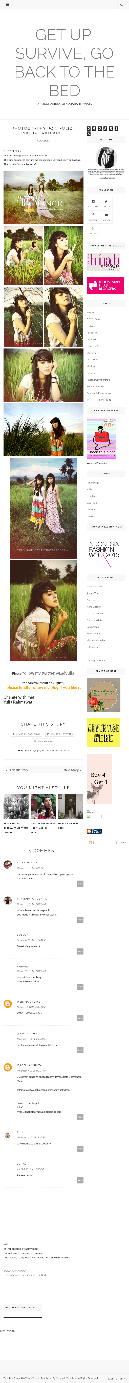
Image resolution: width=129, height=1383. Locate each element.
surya (21, 1163)
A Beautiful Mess (96, 586)
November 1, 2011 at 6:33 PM (31, 1038)
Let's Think (93, 359)
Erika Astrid (93, 626)
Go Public (92, 339)
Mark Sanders (94, 633)
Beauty (90, 312)
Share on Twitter (62, 734)
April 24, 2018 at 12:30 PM (30, 1169)
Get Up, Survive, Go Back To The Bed (64, 62)
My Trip (91, 366)
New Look (92, 496)
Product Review (95, 386)
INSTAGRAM (93, 207)
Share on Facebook (28, 734)
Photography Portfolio (39, 750)
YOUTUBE (106, 220)
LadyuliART (93, 352)
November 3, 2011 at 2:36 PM (31, 1070)
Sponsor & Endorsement (100, 393)
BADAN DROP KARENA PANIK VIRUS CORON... (16, 828)
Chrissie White (94, 620)
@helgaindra (27, 1033)
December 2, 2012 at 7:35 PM (31, 1137)
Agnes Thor (93, 593)
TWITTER (106, 207)
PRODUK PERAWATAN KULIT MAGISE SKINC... (43, 828)
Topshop (91, 509)
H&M (89, 489)
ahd (20, 1132)
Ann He (91, 599)
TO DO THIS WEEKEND (100, 399)
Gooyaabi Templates (66, 1378)
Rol (88, 653)
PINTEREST (93, 233)
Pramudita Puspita (32, 898)
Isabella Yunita (29, 1065)
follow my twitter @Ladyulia (48, 673)
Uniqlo (90, 516)
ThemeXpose (32, 1378)
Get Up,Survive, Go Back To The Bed (25, 1274)
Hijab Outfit (93, 346)
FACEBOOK (93, 220)
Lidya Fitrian (27, 862)
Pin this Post (46, 741)
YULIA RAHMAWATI (16, 1270)
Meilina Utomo (29, 1001)
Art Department (95, 613)
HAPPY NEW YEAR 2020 (68, 825)
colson (23, 934)
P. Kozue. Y (92, 647)
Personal (91, 373)
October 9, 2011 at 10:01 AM (31, 970)
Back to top (115, 1378)
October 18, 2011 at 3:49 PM (31, 1007)
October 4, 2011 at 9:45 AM (30, 867)
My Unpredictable (96, 640)
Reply (80, 883)
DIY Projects (93, 319)
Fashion (91, 325)
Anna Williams (94, 606)
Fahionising (93, 482)
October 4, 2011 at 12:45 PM (31, 940)
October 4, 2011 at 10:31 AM (31, 904)
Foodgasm (92, 332)
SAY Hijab (92, 502)
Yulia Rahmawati (60, 750)
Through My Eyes (96, 660)
